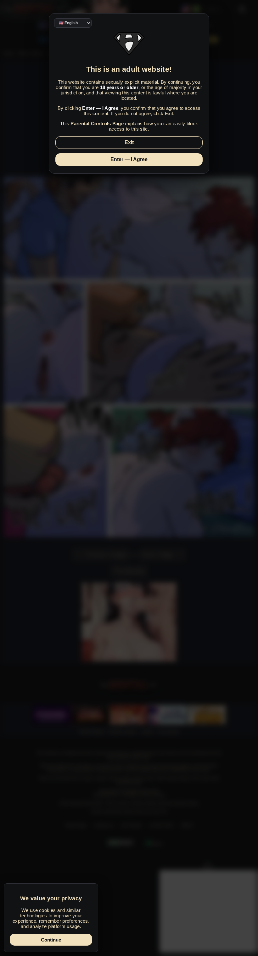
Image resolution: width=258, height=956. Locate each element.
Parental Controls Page (97, 123)
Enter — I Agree (129, 159)
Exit (129, 142)
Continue (51, 939)
